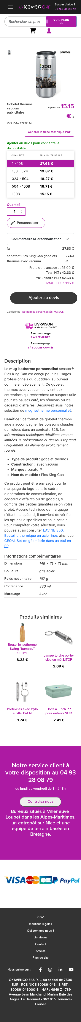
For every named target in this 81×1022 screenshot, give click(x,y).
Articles (41, 951)
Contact (40, 944)
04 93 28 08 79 (65, 9)
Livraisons (40, 937)
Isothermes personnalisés (37, 311)
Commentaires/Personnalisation (36, 239)
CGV (40, 917)
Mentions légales (40, 924)
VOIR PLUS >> (61, 21)
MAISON (59, 311)
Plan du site (41, 957)
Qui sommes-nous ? (40, 930)
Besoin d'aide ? (65, 4)
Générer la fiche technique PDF (49, 132)
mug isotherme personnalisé (48, 410)
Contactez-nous (40, 802)
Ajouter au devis (44, 298)
